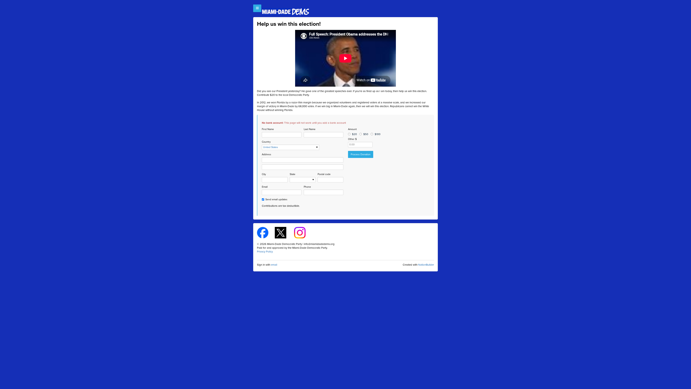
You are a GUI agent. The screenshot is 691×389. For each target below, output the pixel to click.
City (264, 174)
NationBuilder (426, 264)
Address (266, 154)
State (292, 174)
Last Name (309, 129)
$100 (377, 134)
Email (265, 186)
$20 (354, 134)
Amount (352, 129)
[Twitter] (284, 232)
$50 (365, 134)
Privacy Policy (265, 251)
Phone (307, 186)
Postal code (324, 174)
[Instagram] (303, 232)
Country (266, 141)
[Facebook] (266, 232)
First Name (268, 129)
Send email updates (276, 199)
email (274, 264)
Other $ (352, 139)
